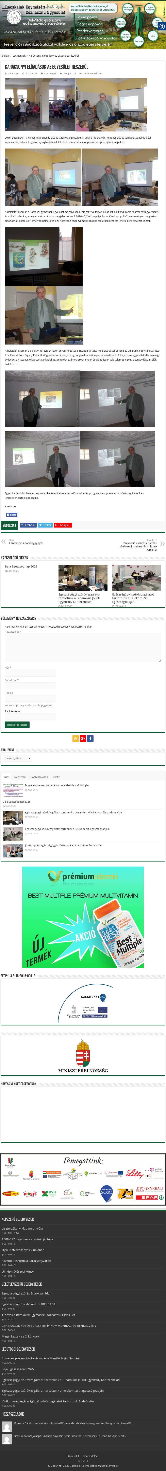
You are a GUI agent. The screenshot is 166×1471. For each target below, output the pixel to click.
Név (8, 667)
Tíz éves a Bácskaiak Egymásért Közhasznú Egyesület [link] (38, 1315)
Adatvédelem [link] (90, 1456)
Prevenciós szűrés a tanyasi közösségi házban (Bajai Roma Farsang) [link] (138, 545)
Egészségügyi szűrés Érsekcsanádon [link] (26, 1293)
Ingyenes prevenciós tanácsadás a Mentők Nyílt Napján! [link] (57, 785)
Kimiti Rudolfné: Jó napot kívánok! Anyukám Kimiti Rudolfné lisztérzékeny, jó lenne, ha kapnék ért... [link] (70, 1436)
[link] (5, 10)
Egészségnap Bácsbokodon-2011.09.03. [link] (29, 1304)
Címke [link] (56, 777)
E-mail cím (12, 680)
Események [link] (19, 55)
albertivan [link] (13, 73)
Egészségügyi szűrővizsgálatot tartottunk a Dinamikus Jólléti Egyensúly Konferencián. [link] (79, 598)
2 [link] (18, 1233)
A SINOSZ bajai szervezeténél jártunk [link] (27, 1239)
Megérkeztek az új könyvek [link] (20, 1336)
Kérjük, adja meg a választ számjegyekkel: (29, 705)
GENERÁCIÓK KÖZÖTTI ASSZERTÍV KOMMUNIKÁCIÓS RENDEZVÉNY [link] (49, 1326)
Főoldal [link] (5, 55)
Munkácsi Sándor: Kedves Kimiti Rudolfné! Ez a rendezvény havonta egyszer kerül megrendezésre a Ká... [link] (73, 1423)
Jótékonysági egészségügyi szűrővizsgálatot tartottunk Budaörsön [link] (63, 845)
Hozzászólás (13, 631)
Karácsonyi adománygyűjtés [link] (26, 542)
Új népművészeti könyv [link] (18, 1271)
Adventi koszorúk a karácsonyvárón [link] (26, 1261)
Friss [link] (6, 777)
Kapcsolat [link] (73, 1456)
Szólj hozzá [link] (70, 73)
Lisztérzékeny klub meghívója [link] (22, 1228)
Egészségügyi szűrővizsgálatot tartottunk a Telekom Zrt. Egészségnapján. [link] (133, 598)
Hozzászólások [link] (39, 777)
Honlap (9, 692)
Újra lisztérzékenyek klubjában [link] (23, 1250)
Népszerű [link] (20, 777)
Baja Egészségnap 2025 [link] (21, 566)
